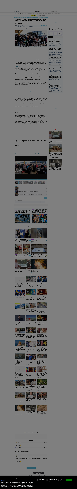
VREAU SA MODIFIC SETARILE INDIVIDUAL (68, 482)
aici (21, 484)
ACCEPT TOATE (68, 480)
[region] (38, 482)
